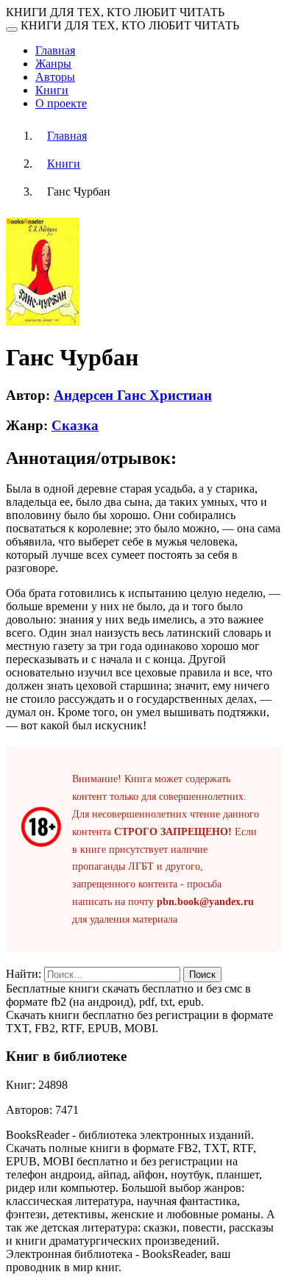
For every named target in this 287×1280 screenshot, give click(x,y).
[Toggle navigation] (12, 29)
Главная (55, 50)
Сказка (75, 425)
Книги (51, 90)
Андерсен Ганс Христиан (133, 395)
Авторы (55, 77)
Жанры (53, 63)
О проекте (61, 103)
